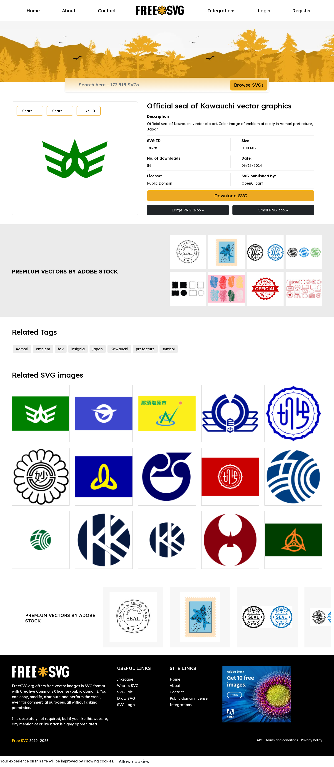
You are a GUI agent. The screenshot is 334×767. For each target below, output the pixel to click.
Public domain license (189, 698)
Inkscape (125, 679)
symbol (168, 349)
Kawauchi (119, 349)
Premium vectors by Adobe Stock (65, 271)
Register (301, 10)
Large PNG (188, 210)
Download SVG (230, 195)
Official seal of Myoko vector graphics (40, 496)
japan (97, 349)
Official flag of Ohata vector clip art (104, 433)
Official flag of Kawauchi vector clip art (40, 433)
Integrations (221, 10)
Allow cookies (134, 761)
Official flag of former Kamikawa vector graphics (41, 560)
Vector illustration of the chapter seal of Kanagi (230, 433)
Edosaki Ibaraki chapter (164, 499)
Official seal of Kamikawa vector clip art (104, 560)
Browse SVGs (249, 85)
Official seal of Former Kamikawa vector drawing (293, 496)
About (68, 10)
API (260, 740)
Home (33, 10)
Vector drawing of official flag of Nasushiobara (167, 433)
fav (61, 349)
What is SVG (127, 685)
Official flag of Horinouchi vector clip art (230, 496)
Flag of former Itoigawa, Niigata (293, 560)
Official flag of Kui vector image (103, 496)
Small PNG (273, 210)
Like (88, 111)
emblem (43, 349)
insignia (78, 349)
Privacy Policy (311, 740)
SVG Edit (124, 692)
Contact (107, 10)
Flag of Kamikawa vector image (167, 560)
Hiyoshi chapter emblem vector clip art (230, 560)
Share (27, 111)
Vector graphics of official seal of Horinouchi (293, 433)
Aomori (22, 349)
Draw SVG (126, 698)
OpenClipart (252, 183)
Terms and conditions (281, 740)
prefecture (145, 349)
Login (264, 10)
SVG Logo (126, 704)
